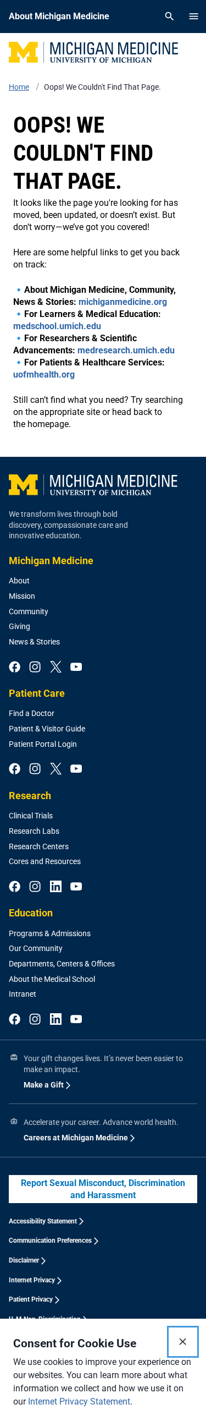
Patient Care (37, 693)
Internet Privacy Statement (79, 1401)
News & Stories (34, 641)
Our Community (36, 948)
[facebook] (14, 667)
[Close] (183, 1342)
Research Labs (34, 831)
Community (28, 611)
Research (30, 795)
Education (31, 913)
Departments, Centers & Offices (62, 963)
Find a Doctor (31, 713)
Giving (19, 626)
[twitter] (56, 667)
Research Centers (39, 846)
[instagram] (35, 667)
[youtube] (76, 667)
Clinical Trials (31, 815)
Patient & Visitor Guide (47, 728)
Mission (22, 596)
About (19, 580)
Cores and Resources (45, 861)
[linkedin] (56, 887)
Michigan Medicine (51, 560)
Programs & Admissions (50, 933)
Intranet (22, 994)
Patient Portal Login (43, 744)
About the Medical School (52, 979)
